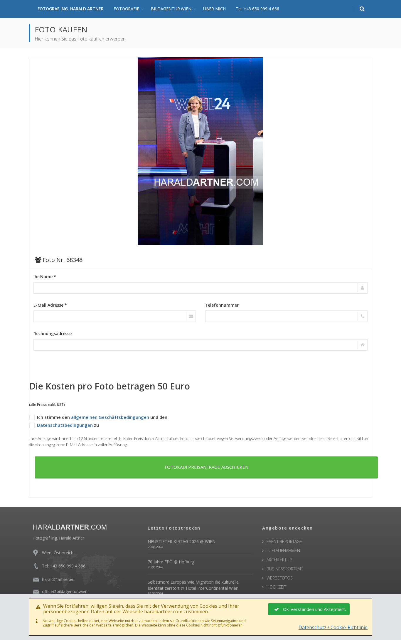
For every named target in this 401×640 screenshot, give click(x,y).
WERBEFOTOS (280, 578)
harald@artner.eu (58, 579)
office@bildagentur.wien (64, 591)
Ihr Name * (44, 276)
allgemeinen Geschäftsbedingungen (110, 417)
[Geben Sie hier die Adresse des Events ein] (200, 345)
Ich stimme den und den (102, 417)
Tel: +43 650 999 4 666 (257, 8)
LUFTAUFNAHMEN (283, 550)
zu (68, 425)
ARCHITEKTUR (279, 559)
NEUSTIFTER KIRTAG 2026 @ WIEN (181, 541)
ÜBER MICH (214, 8)
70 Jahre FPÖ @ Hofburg (171, 562)
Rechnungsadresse (52, 333)
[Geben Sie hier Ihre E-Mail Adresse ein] (114, 316)
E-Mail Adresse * (50, 305)
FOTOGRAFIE (126, 8)
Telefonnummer (222, 305)
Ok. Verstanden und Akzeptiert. (314, 609)
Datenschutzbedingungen (65, 425)
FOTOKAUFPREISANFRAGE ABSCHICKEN (206, 467)
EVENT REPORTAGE (284, 541)
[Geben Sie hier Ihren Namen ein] (200, 288)
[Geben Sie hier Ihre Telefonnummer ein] (286, 316)
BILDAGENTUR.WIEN (171, 8)
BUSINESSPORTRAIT (285, 569)
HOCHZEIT (276, 587)
